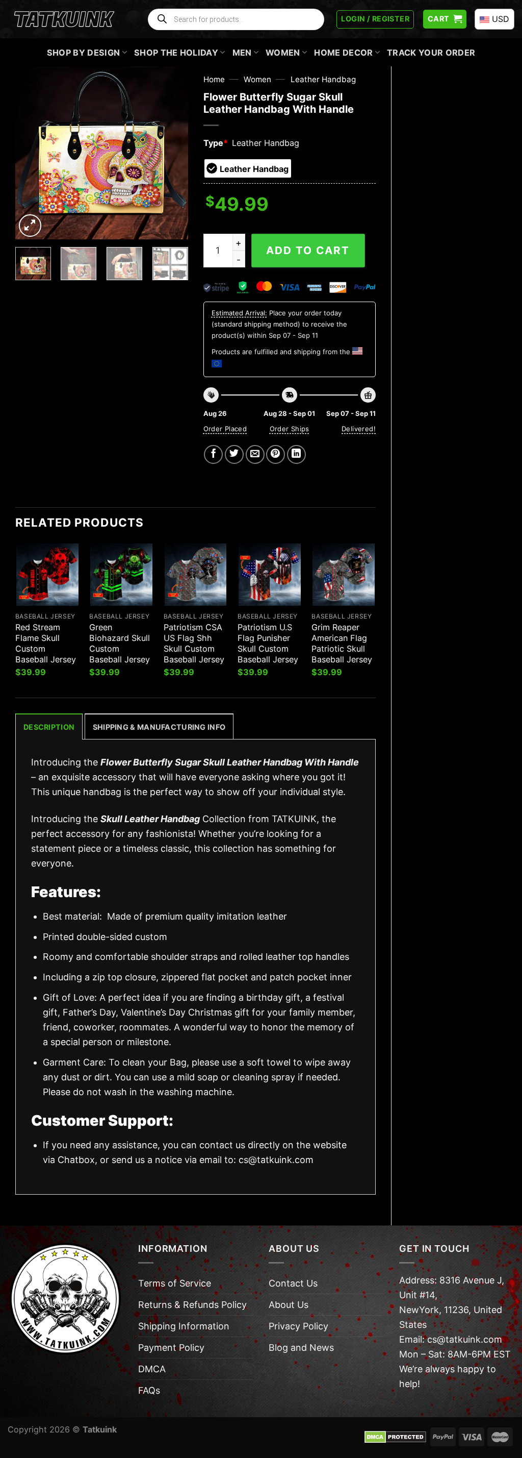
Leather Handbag (323, 79)
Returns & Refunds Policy (192, 1304)
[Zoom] (30, 225)
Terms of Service (174, 1283)
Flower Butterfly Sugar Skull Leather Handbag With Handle (229, 762)
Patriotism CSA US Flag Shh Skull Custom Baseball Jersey (194, 643)
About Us (288, 1304)
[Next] (172, 152)
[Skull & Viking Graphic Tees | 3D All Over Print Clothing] (64, 19)
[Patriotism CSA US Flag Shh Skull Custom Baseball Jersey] (196, 574)
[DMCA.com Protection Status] (395, 1436)
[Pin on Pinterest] (275, 454)
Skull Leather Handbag (150, 818)
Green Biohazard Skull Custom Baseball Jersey (119, 643)
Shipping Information (183, 1326)
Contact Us (293, 1283)
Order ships (289, 429)
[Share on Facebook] (213, 454)
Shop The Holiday (176, 52)
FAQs (149, 1390)
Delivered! (359, 429)
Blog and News (301, 1347)
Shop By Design (83, 52)
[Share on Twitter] (234, 454)
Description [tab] (48, 727)
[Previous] (31, 152)
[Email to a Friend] (255, 454)
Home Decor (343, 52)
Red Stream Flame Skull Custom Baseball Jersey (45, 643)
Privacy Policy (298, 1326)
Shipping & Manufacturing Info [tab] (159, 727)
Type (215, 143)
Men (242, 52)
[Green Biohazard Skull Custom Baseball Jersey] (121, 574)
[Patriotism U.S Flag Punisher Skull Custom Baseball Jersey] (270, 574)
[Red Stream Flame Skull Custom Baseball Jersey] (47, 574)
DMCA (152, 1369)
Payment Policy (171, 1347)
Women (283, 52)
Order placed (225, 429)
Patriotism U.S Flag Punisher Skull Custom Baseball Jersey (268, 643)
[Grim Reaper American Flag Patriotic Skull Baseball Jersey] (343, 574)
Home (214, 79)
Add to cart (308, 250)
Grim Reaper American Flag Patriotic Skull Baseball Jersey (341, 643)
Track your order (431, 52)
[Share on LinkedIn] (296, 454)
